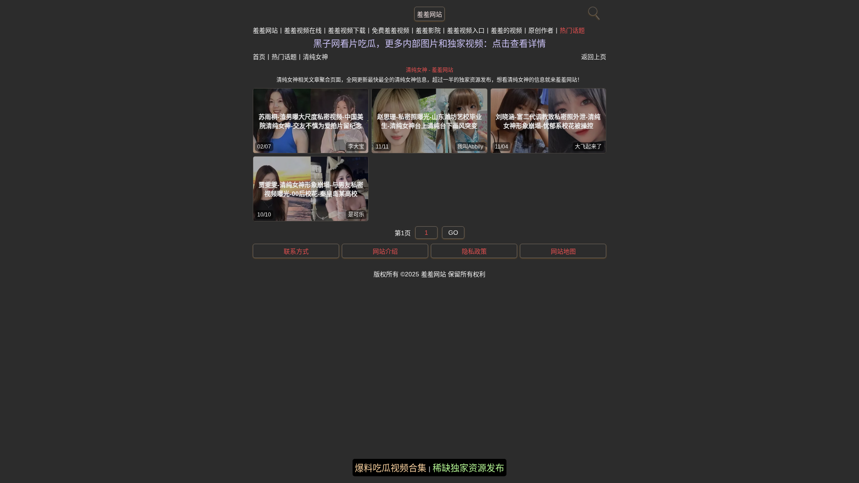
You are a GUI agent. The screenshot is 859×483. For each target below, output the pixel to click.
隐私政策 (474, 251)
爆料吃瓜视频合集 (390, 468)
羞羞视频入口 (466, 30)
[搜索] (592, 11)
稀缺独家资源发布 (468, 468)
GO (453, 232)
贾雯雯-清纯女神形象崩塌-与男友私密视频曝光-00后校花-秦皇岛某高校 (311, 189)
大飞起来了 (588, 147)
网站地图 (563, 251)
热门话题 (572, 30)
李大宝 (356, 147)
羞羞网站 (429, 14)
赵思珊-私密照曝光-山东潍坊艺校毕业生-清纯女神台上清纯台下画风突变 (429, 121)
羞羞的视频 (506, 30)
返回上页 (593, 56)
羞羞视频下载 (347, 30)
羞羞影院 (428, 30)
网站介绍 (385, 251)
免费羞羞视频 (390, 30)
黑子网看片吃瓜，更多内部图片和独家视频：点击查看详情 (429, 44)
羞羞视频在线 (303, 30)
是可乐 (356, 215)
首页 (259, 56)
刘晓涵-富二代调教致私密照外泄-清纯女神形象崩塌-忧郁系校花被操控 (548, 121)
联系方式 (296, 251)
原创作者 (540, 30)
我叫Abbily (470, 147)
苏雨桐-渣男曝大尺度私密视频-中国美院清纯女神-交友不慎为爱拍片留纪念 (311, 121)
